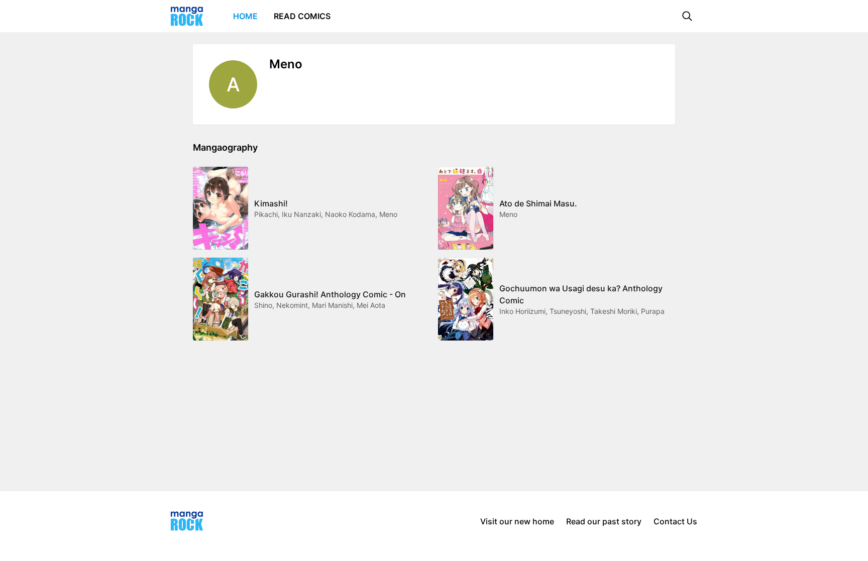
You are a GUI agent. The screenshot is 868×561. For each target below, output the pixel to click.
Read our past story (603, 521)
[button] (687, 16)
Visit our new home (517, 521)
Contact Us (675, 521)
